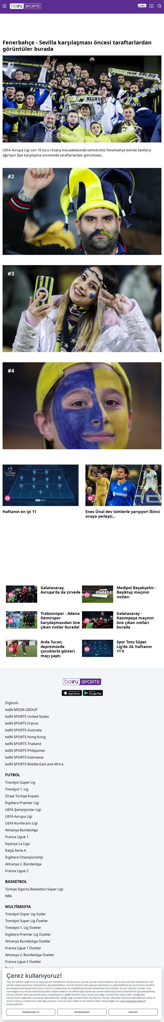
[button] (25, 6)
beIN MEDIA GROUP (21, 709)
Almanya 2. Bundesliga (23, 864)
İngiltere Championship (24, 857)
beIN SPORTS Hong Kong (25, 737)
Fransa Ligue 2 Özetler (23, 961)
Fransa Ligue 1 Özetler (23, 948)
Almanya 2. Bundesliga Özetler (29, 954)
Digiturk (11, 703)
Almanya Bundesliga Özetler (28, 941)
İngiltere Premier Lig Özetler (28, 934)
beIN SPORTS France (21, 723)
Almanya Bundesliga (21, 830)
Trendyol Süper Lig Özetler (26, 920)
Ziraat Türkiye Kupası (22, 796)
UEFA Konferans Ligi (21, 823)
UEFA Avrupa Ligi (18, 816)
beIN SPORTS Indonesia (24, 757)
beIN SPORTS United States (27, 716)
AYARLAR (133, 1012)
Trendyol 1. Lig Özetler (23, 927)
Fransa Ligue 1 (16, 836)
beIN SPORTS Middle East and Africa (34, 764)
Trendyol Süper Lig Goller (25, 914)
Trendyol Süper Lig (20, 782)
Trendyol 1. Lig (16, 789)
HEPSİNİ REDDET (82, 1012)
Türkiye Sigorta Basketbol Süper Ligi (34, 889)
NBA (8, 896)
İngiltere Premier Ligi (22, 802)
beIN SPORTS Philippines (25, 750)
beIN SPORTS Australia (23, 730)
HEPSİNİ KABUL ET (31, 1012)
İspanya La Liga (17, 843)
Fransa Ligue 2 (16, 870)
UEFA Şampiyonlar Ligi (23, 809)
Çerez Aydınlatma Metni (132, 1001)
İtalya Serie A (15, 850)
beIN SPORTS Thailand (23, 743)
